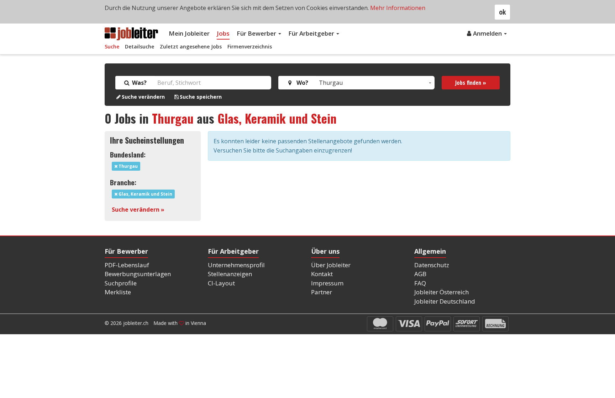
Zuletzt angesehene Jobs (191, 46)
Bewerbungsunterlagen (138, 274)
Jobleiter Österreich (441, 292)
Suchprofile (121, 283)
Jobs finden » (470, 83)
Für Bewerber (257, 33)
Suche (112, 46)
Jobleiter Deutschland (444, 301)
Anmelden (488, 33)
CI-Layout (221, 283)
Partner (321, 292)
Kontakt (322, 274)
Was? (139, 83)
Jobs (223, 33)
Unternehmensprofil (236, 265)
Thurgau (173, 118)
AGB (420, 274)
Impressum (327, 283)
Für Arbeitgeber (312, 33)
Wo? (301, 83)
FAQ (420, 283)
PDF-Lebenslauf (127, 265)
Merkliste (118, 292)
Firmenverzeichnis (249, 46)
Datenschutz (431, 265)
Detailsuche (139, 46)
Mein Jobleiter (189, 33)
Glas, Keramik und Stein (277, 118)
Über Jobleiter (331, 265)
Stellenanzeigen (230, 274)
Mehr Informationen (397, 8)
